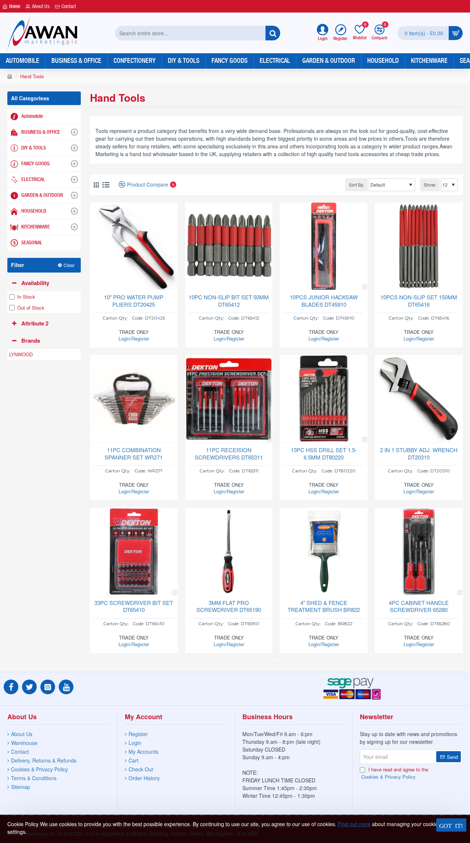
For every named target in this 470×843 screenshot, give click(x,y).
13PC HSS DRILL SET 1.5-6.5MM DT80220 (324, 453)
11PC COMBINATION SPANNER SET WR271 (134, 453)
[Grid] (96, 184)
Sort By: (356, 184)
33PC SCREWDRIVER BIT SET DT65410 (133, 606)
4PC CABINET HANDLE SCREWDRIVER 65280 (419, 606)
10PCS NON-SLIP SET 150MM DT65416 (418, 300)
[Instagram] (47, 687)
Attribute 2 (34, 323)
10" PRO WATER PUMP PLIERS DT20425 (133, 300)
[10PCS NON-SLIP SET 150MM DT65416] (419, 246)
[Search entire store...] (272, 33)
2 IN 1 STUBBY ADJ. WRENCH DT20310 (419, 453)
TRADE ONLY (134, 335)
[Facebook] (11, 687)
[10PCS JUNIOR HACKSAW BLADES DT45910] (324, 246)
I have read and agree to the (394, 773)
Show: (430, 184)
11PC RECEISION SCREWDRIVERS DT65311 (229, 453)
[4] (324, 551)
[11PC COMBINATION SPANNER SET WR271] (134, 399)
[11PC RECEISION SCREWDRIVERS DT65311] (229, 399)
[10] (134, 246)
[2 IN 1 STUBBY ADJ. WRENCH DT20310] (419, 399)
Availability (35, 283)
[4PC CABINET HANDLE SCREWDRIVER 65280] (419, 551)
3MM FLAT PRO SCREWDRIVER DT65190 (228, 606)
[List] (105, 184)
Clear (69, 265)
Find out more (354, 824)
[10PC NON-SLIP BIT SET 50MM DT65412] (229, 246)
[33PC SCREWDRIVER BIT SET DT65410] (134, 551)
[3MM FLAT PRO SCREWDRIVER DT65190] (229, 551)
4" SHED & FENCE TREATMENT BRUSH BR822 (324, 606)
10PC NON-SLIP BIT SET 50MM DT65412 (229, 300)
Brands (30, 340)
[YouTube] (66, 687)
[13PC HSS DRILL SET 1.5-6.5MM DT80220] (324, 399)
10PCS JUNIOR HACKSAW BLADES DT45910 (324, 300)
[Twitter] (29, 687)
